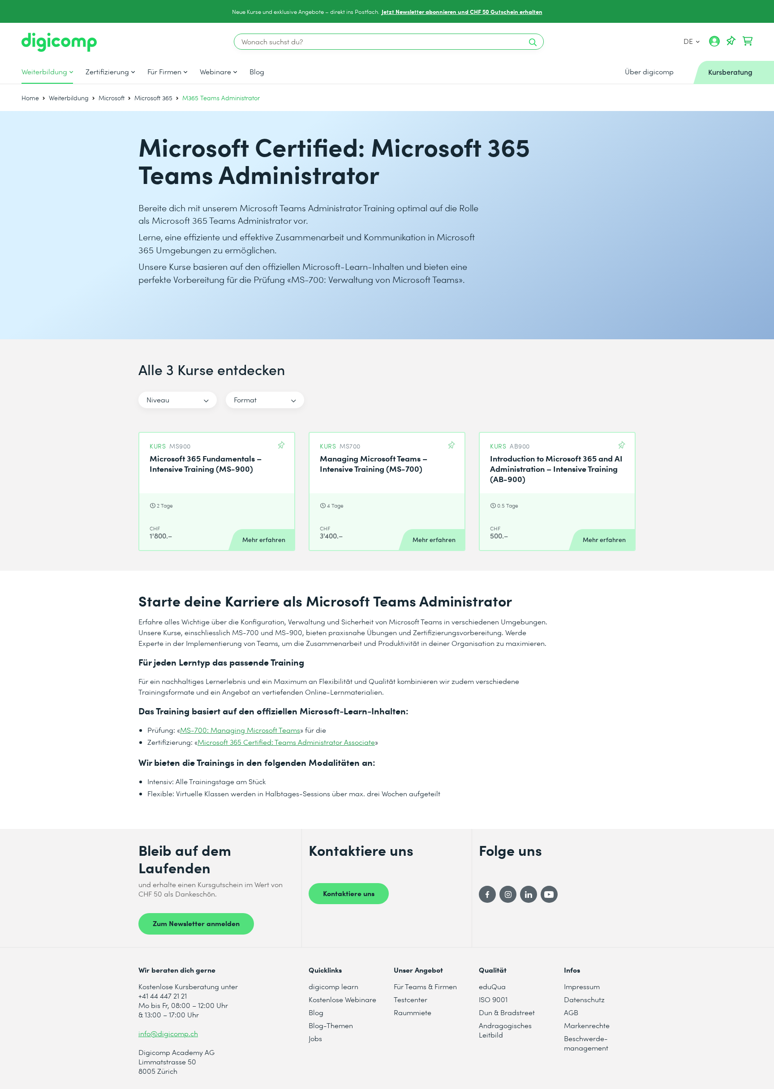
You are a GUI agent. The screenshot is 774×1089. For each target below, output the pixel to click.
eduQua (492, 986)
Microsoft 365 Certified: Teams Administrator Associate (286, 742)
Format (245, 399)
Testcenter (410, 999)
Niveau (157, 399)
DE (689, 41)
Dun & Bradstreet (507, 1012)
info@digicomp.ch (168, 1033)
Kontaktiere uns (348, 893)
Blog (256, 71)
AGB (571, 1012)
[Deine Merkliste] (731, 41)
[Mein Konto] (714, 44)
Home (30, 98)
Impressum (582, 986)
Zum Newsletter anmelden (196, 923)
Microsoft (112, 98)
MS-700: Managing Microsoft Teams (240, 730)
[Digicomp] (59, 42)
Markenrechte (587, 1025)
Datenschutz (584, 999)
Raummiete (412, 1012)
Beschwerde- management (586, 1042)
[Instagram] (507, 894)
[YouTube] (549, 894)
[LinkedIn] (528, 894)
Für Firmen (164, 71)
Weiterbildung (44, 71)
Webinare (215, 71)
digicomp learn (333, 986)
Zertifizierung (107, 71)
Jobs (315, 1038)
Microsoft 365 (153, 98)
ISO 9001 (493, 999)
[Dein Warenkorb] (747, 41)
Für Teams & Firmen (425, 986)
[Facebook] (487, 894)
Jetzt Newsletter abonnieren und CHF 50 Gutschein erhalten (462, 11)
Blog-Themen (331, 1025)
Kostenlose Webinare (342, 999)
